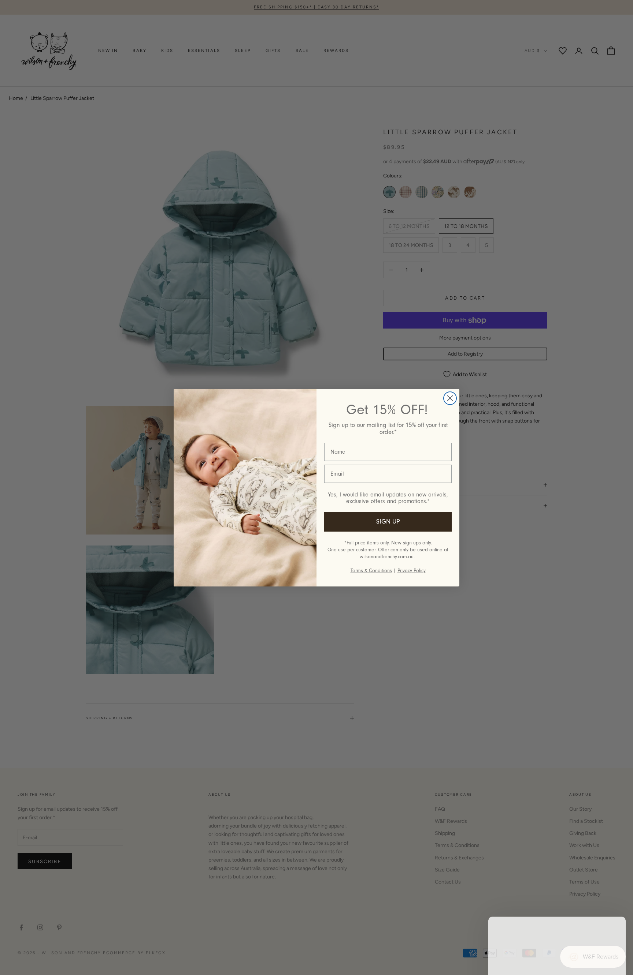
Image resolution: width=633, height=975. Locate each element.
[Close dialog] (450, 398)
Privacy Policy (411, 570)
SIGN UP (388, 521)
